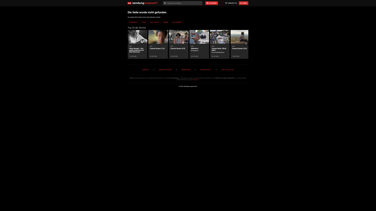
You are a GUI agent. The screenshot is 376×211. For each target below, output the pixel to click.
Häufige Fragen (165, 70)
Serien (165, 22)
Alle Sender (176, 22)
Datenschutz (205, 70)
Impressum (185, 70)
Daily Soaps (154, 22)
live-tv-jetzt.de (227, 70)
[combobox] (184, 3)
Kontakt (145, 70)
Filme (144, 22)
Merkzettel (231, 3)
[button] (246, 43)
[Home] (143, 3)
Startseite (133, 22)
